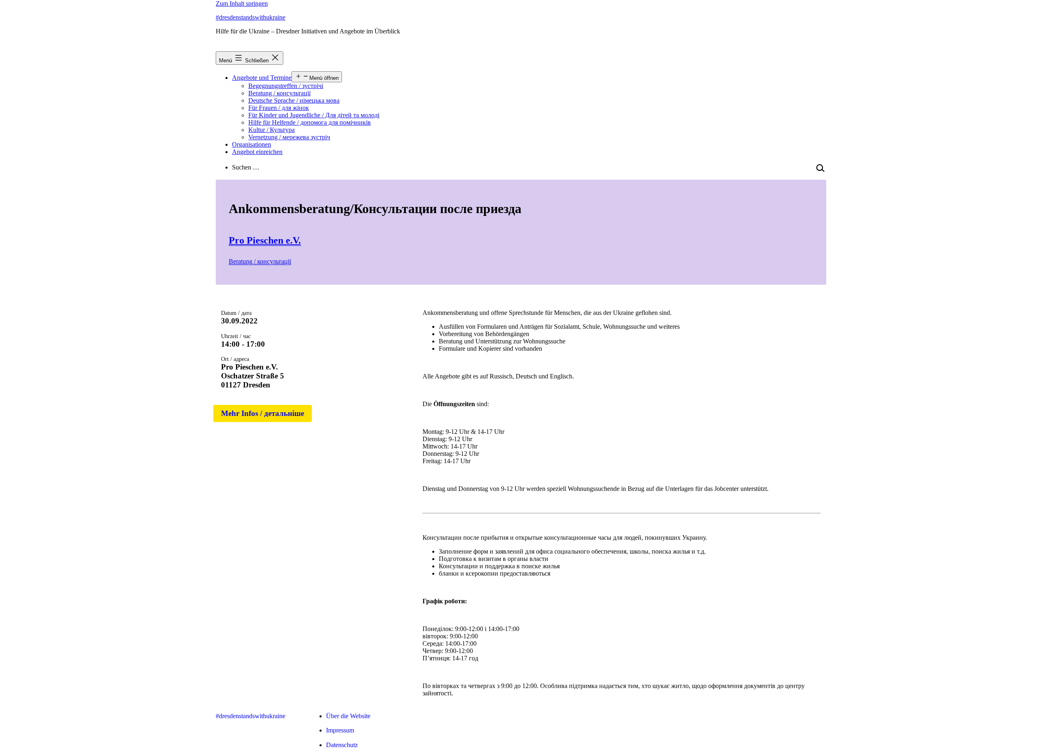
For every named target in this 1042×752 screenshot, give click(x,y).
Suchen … (245, 167)
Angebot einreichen (257, 151)
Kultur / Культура (271, 129)
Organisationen (251, 144)
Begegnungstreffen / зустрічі (285, 85)
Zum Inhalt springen (242, 3)
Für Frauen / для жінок (278, 107)
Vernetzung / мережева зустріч (289, 137)
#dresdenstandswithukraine (250, 17)
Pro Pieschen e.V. (265, 240)
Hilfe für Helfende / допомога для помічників (309, 122)
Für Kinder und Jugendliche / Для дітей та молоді (313, 115)
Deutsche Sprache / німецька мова (293, 100)
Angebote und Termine (261, 77)
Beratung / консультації (279, 93)
